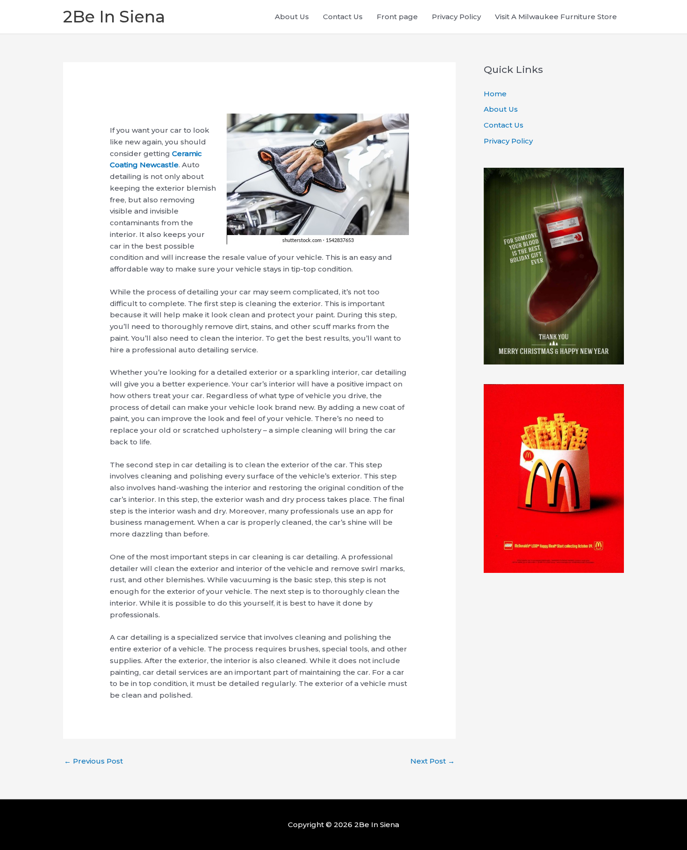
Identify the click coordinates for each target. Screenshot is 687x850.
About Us (292, 16)
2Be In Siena (114, 17)
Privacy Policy (456, 16)
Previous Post (93, 761)
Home (495, 93)
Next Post (432, 761)
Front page (397, 16)
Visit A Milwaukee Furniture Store (556, 16)
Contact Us (343, 16)
